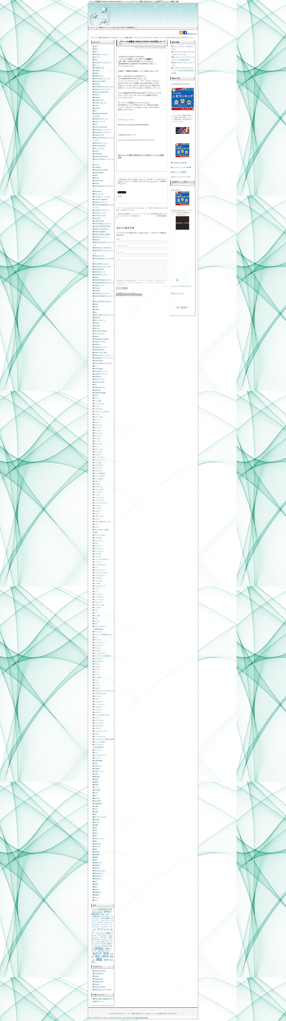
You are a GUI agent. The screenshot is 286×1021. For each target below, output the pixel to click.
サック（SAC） (99, 479)
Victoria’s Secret (99, 382)
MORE (96, 277)
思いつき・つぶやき (152, 37)
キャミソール (98, 449)
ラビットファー (99, 723)
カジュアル (97, 438)
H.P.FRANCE (98, 154)
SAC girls (97, 325)
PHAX (96, 304)
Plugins (96, 976)
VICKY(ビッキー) (99, 379)
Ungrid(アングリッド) (100, 374)
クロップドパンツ (99, 460)
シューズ (97, 495)
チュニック (97, 556)
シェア (120, 196)
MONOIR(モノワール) (100, 274)
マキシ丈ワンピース (100, 693)
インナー (97, 414)
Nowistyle (97, 291)
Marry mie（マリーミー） (102, 237)
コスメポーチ (98, 468)
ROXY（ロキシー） (100, 320)
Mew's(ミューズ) (99, 256)
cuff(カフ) (97, 95)
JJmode (96, 178)
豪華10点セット (99, 873)
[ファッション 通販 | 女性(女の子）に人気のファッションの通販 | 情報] (143, 14)
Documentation (98, 973)
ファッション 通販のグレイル (103, 634)
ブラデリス (97, 666)
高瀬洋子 (97, 895)
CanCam (97, 84)
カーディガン (98, 444)
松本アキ (97, 822)
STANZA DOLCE (99, 350)
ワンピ (97, 946)
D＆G (96, 124)
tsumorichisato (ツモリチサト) (103, 363)
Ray (95, 312)
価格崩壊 (97, 777)
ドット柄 (97, 583)
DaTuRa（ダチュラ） (100, 103)
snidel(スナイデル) (99, 342)
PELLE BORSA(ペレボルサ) (102, 301)
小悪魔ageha (98, 803)
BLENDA (97, 70)
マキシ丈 (97, 688)
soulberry (97, 344)
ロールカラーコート (100, 755)
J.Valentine (97, 167)
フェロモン (97, 650)
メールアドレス (121, 245)
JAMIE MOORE (98, 172)
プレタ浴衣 (97, 677)
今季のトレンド (99, 771)
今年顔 (96, 774)
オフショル (97, 430)
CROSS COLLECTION (101, 92)
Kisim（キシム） (99, 194)
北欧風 (96, 782)
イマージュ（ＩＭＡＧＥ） (102, 411)
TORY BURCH (98, 360)
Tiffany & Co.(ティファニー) (102, 355)
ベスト (96, 680)
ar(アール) (97, 57)
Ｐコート (97, 897)
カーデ (96, 920)
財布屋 (96, 884)
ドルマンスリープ (99, 586)
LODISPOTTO (104, 909)
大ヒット (97, 787)
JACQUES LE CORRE (101, 170)
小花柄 (96, 811)
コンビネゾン (98, 470)
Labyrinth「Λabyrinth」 (101, 199)
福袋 (95, 849)
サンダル (97, 484)
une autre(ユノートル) (101, 371)
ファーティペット (99, 642)
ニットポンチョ (99, 597)
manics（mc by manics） (101, 229)
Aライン (96, 65)
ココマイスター (99, 465)
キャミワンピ (98, 452)
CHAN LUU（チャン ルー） (102, 89)
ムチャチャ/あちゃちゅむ (101, 715)
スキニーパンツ (99, 516)
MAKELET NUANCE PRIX (102, 226)
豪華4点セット (98, 876)
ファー (96, 637)
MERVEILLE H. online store (102, 248)
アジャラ (97, 398)
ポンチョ (97, 685)
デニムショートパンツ (101, 572)
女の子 (96, 793)
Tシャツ (96, 366)
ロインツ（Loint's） (100, 742)
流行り (96, 833)
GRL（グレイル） (99, 148)
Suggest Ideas (98, 979)
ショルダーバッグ (104, 920)
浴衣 (95, 836)
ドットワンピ (98, 581)
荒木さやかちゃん (99, 871)
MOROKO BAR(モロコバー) (102, 280)
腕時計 (96, 857)
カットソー (97, 441)
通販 (95, 887)
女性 (95, 795)
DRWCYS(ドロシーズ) (101, 119)
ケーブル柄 (97, 462)
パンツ (96, 618)
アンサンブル (98, 409)
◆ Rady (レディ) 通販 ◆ (178, 172)
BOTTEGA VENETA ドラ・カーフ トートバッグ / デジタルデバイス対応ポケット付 (128, 216)
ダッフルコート (99, 548)
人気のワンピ (98, 766)
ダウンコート (98, 546)
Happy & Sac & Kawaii (101, 156)
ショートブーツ (99, 500)
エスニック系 (98, 417)
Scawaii (96, 336)
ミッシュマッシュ (99, 704)
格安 (97, 956)
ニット (96, 591)
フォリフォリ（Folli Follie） (102, 656)
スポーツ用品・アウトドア (102, 521)
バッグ (96, 613)
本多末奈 (97, 820)
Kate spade (97, 191)
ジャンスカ (97, 508)
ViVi (95, 385)
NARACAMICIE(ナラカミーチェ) (104, 282)
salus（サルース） (99, 334)
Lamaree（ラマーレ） (101, 202)
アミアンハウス (99, 403)
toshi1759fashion (161, 47)
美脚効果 (97, 854)
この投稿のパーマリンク (127, 210)
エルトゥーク (98, 425)
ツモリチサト (96, 924)
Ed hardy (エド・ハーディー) (103, 129)
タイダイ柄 (97, 538)
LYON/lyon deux (99, 221)
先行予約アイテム (104, 951)
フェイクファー (99, 645)
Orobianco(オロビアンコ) (101, 293)
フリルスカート (99, 658)
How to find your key (141, 1017)
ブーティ (97, 675)
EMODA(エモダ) (99, 135)
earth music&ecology (100, 127)
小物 (95, 809)
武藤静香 (105, 956)
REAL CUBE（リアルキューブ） (104, 315)
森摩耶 (96, 825)
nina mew (97, 288)
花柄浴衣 (97, 865)
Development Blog (99, 971)
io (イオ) (96, 164)
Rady (95, 307)
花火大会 (97, 868)
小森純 (96, 806)
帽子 (95, 814)
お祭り (96, 395)
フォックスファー (99, 653)
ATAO (96, 60)
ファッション (142, 37)
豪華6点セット (98, 879)
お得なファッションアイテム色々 (181, 177)
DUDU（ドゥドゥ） (100, 121)
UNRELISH (97, 376)
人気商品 (97, 768)
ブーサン (97, 669)
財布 (95, 881)
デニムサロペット (99, 570)
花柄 (95, 860)
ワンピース (97, 758)
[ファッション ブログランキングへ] (182, 280)
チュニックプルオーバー (101, 559)
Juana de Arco (98, 180)
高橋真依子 (97, 892)
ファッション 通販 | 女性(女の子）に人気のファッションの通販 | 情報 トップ (113, 37)
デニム (96, 567)
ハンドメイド (104, 926)
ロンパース (97, 750)
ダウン (96, 543)
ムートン (97, 717)
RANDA (96, 309)
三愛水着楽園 (98, 760)
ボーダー (97, 683)
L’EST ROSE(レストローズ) (102, 223)
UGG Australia (98, 368)
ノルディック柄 (99, 605)
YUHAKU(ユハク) (99, 387)
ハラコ (96, 610)
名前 (117, 239)
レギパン (97, 734)
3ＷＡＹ (96, 52)
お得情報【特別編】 (100, 393)
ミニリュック (98, 709)
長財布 (106, 960)
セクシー (97, 527)
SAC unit (97, 328)
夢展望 (96, 785)
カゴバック (97, 436)
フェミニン (97, 648)
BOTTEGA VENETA (100, 81)
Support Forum (98, 981)
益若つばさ (97, 844)
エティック (97, 419)
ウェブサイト (120, 252)
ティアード (97, 562)
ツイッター (153, 181)
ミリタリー (97, 712)
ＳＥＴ (96, 900)
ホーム (92, 27)
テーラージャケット (100, 564)
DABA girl (97, 97)
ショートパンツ (99, 497)
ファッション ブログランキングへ (181, 286)
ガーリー (97, 446)
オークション (98, 433)
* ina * (96, 46)
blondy (96, 73)
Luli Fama (97, 218)
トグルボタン (98, 578)
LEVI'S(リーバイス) (100, 213)
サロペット (97, 481)
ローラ (96, 752)
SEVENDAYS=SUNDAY (101, 339)
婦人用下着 (97, 801)
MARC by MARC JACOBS (102, 234)
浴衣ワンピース (99, 838)
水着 (95, 830)
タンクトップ (98, 540)
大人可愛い (97, 790)
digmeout (97, 108)
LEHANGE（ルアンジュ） (102, 210)
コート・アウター (99, 476)
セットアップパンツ (100, 535)
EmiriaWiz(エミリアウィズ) (102, 132)
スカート (97, 513)
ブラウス (97, 664)
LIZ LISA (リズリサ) (100, 215)
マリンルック (98, 701)
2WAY (96, 49)
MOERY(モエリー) (99, 272)
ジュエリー (97, 511)
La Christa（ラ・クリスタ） (102, 197)
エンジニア (97, 427)
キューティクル (99, 457)
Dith (95, 111)
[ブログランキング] (182, 293)
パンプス (97, 621)
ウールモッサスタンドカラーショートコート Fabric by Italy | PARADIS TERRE (183, 70)
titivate (107, 914)
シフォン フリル (99, 489)
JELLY (96, 175)
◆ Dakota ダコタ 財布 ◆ (178, 162)
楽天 (95, 828)
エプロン (97, 422)
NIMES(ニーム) (98, 285)
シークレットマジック (101, 503)
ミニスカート (98, 707)
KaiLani (96, 183)
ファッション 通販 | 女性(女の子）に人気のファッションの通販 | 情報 (144, 1013)
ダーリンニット (99, 551)
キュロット (97, 454)
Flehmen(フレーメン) (100, 143)
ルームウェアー (99, 726)
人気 (95, 763)
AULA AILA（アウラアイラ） (102, 62)
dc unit (96, 105)
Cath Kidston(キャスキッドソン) (104, 86)
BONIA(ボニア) (98, 76)
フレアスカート (99, 661)
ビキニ (96, 624)
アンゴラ (97, 406)
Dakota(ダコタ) (98, 100)
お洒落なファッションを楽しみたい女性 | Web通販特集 (116, 27)
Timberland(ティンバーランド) (103, 358)
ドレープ (97, 589)
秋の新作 (97, 852)
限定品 (96, 889)
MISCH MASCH (99, 269)
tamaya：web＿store (100, 352)
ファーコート (98, 640)
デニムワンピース (99, 575)
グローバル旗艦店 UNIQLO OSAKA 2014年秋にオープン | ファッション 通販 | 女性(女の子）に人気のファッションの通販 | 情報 (134, 1)
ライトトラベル (99, 720)
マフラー (97, 699)
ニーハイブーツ (99, 599)
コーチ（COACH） (100, 473)
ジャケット (97, 505)
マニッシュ (97, 696)
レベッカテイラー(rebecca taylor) (104, 739)
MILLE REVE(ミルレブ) (101, 264)
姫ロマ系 (97, 798)
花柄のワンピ (98, 862)
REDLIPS (97, 317)
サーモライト (98, 487)
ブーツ (96, 672)
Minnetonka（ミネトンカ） (102, 266)
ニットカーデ (98, 594)
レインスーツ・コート (101, 731)
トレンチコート (105, 924)
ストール (97, 519)
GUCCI (96, 151)
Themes (96, 984)
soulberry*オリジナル (100, 347)
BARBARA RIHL (99, 68)
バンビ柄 (97, 615)
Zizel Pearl (97, 390)
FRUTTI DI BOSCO (100, 146)
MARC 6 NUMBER (100, 231)
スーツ (96, 524)
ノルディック (98, 602)
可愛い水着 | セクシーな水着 (102, 989)
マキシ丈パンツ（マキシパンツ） (104, 691)
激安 (95, 841)
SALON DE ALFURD (100, 331)
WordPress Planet (99, 987)
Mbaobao (97, 240)
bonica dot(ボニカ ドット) (102, 78)
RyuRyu (96, 323)
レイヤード (97, 728)
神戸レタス (97, 846)
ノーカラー (97, 607)
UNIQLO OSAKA (154, 208)
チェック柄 (97, 554)
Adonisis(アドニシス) (100, 54)
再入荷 (96, 779)
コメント (119, 258)
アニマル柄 (97, 401)
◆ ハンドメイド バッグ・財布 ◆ (181, 167)
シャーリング (98, 492)
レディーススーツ (99, 736)
